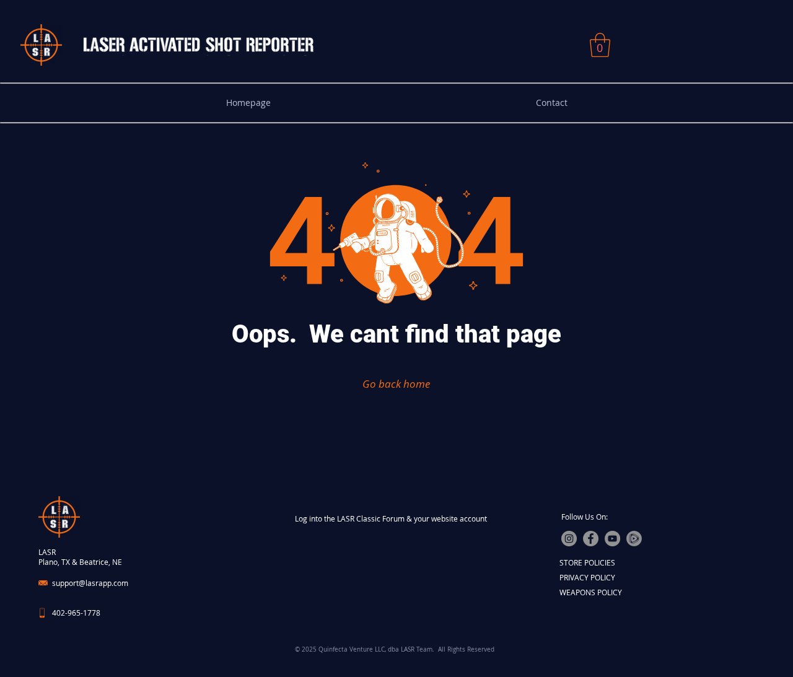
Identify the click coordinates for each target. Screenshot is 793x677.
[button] (600, 45)
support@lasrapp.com (90, 583)
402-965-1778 (76, 613)
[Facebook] (590, 538)
